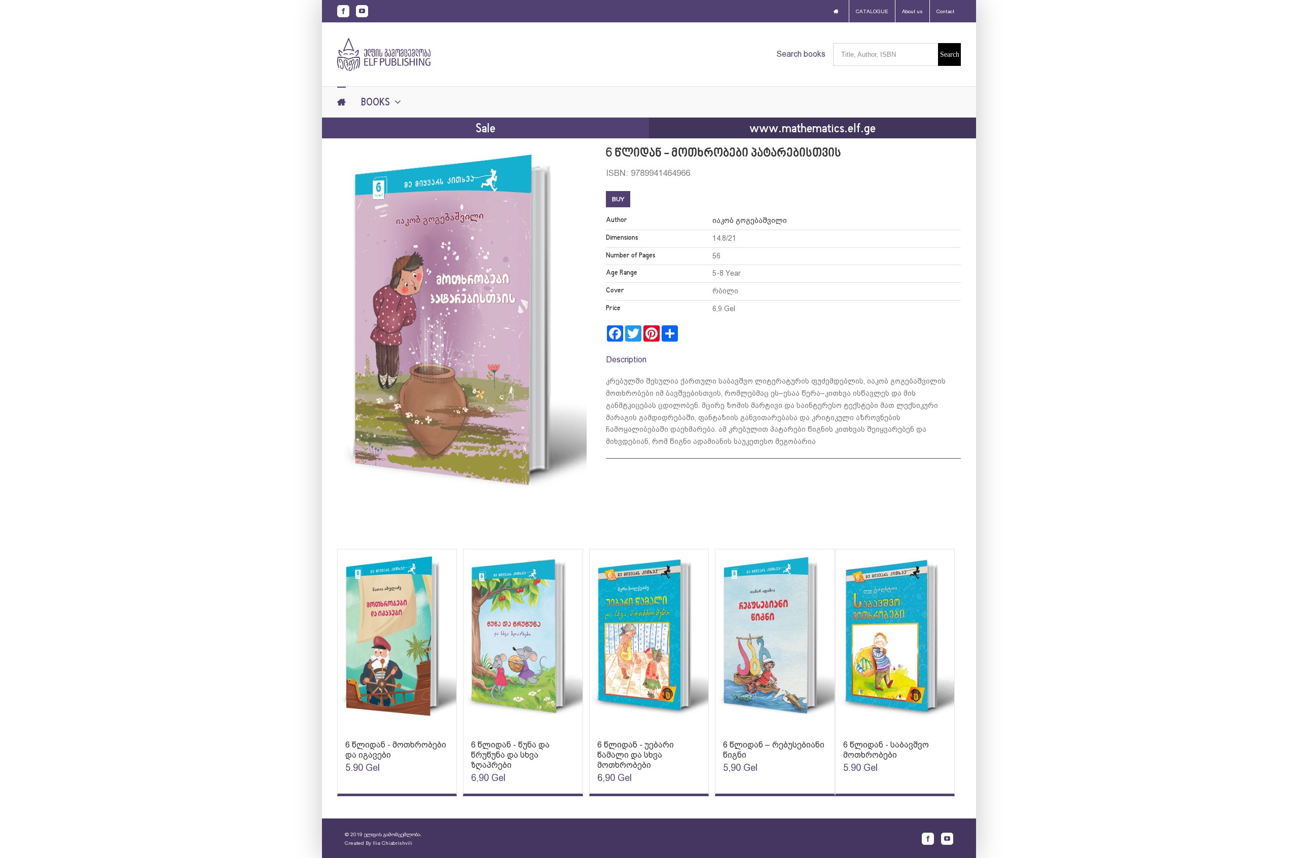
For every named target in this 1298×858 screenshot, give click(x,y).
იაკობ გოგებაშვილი (749, 220)
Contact (945, 11)
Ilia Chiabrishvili (392, 843)
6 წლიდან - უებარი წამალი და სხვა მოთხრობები (635, 754)
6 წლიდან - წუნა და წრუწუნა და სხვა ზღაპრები (510, 754)
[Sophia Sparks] (397, 639)
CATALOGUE (872, 11)
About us (912, 11)
